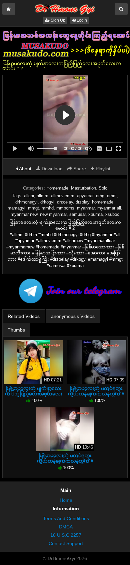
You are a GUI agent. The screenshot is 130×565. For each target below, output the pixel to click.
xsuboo (112, 214)
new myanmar (53, 214)
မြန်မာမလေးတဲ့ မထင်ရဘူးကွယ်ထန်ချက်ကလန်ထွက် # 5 (65, 461)
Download (51, 168)
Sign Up (57, 20)
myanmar (86, 208)
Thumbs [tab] (16, 330)
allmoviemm (62, 195)
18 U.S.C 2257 (65, 535)
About (24, 168)
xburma (95, 214)
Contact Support (66, 543)
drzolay (82, 202)
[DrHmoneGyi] (65, 8)
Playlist (102, 168)
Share (79, 168)
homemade (102, 202)
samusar (77, 214)
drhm (112, 195)
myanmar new (24, 214)
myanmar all (109, 208)
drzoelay (65, 202)
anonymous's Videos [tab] (73, 316)
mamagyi (16, 208)
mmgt (33, 208)
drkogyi (47, 202)
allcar (29, 195)
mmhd (48, 208)
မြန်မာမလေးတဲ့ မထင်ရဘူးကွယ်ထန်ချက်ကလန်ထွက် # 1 (96, 394)
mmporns (65, 208)
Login (81, 20)
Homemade (57, 188)
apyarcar (85, 195)
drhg (100, 195)
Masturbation (83, 188)
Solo (103, 188)
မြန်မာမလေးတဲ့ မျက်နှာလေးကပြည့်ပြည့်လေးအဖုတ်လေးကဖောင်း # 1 (33, 394)
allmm (42, 195)
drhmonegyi (26, 202)
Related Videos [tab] (24, 316)
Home (66, 500)
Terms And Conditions (66, 518)
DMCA (66, 526)
